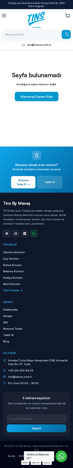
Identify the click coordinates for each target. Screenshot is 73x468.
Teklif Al (50, 182)
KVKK (22, 455)
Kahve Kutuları (12, 265)
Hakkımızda (10, 309)
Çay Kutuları (11, 258)
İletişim (7, 316)
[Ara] (66, 34)
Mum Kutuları (11, 283)
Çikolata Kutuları (14, 252)
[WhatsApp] (33, 233)
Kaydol (36, 428)
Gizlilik (11, 455)
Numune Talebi (12, 328)
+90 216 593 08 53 (20, 370)
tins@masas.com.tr (20, 376)
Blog (6, 341)
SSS (5, 322)
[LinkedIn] (24, 233)
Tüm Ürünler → (13, 290)
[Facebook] (7, 233)
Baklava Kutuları (13, 271)
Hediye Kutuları (13, 277)
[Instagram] (15, 233)
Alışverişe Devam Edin (36, 96)
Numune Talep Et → (23, 182)
